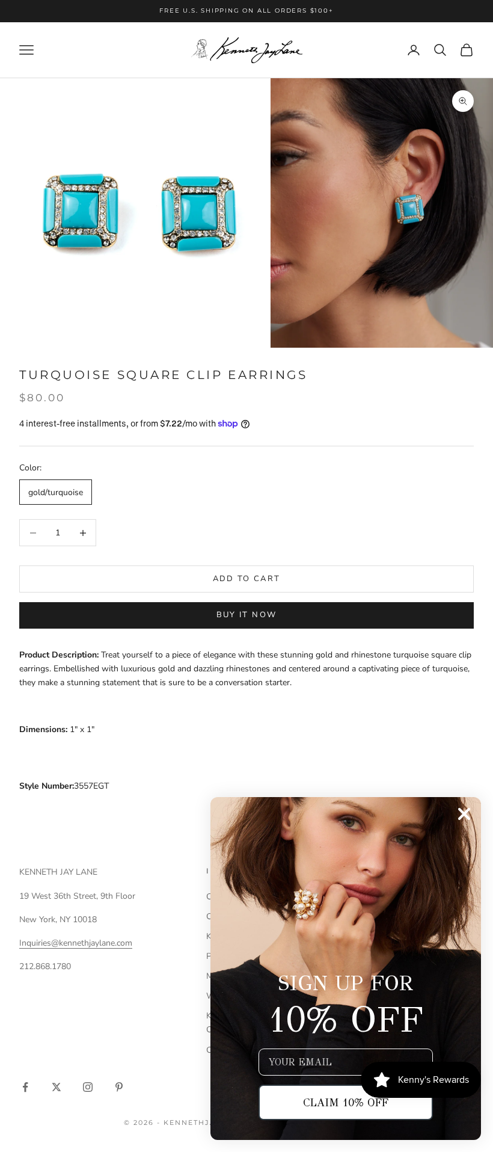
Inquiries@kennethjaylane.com (75, 943)
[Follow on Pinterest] (119, 1087)
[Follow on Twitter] (57, 1087)
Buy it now (246, 614)
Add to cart (247, 578)
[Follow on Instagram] (88, 1087)
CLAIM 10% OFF (345, 1102)
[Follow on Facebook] (25, 1087)
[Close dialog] (464, 814)
